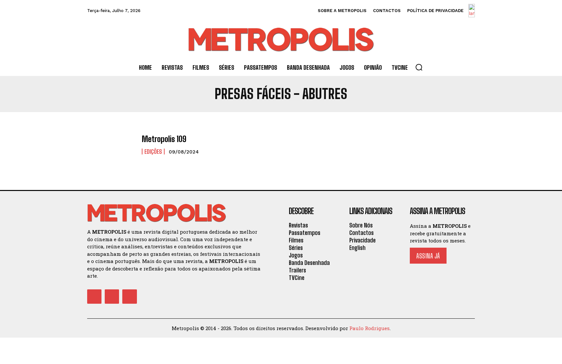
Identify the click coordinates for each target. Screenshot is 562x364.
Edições (153, 151)
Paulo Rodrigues (369, 328)
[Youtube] (129, 296)
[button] (419, 67)
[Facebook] (94, 296)
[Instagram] (112, 296)
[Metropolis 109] (111, 144)
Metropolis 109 (164, 139)
